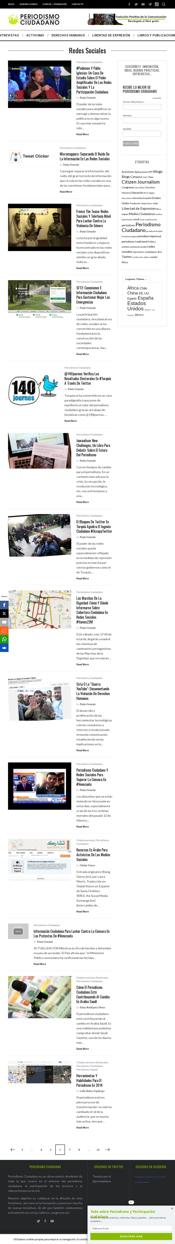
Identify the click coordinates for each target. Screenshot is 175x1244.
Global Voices (87, 865)
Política (152, 241)
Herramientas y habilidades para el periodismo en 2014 (89, 1080)
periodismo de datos (154, 231)
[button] (131, 1214)
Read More (82, 134)
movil (136, 219)
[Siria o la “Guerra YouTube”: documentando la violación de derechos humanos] (39, 698)
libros (158, 209)
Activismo (128, 171)
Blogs (126, 177)
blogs (158, 171)
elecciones (127, 198)
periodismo (128, 225)
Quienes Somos (29, 4)
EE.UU (146, 193)
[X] (4, 613)
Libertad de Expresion (139, 208)
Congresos (128, 187)
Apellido (127, 128)
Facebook (135, 203)
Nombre (127, 115)
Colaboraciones (85, 840)
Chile (144, 177)
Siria (160, 252)
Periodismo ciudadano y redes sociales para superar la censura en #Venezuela (92, 777)
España (147, 198)
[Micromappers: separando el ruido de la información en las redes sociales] (31, 156)
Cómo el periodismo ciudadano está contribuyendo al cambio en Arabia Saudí (93, 994)
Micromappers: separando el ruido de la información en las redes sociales (85, 156)
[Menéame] (4, 630)
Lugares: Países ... (136, 279)
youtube (154, 257)
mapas (125, 214)
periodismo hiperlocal (149, 236)
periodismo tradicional (134, 241)
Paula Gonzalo (88, 97)
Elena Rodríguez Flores (92, 1007)
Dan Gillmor (140, 187)
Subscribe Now (131, 1236)
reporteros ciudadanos (145, 251)
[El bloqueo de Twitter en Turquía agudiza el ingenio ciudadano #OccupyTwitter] (39, 535)
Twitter (127, 257)
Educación (137, 192)
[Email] (4, 622)
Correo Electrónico (133, 102)
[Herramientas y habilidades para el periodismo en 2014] (39, 1072)
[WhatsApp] (4, 639)
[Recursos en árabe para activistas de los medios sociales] (39, 860)
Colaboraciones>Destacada (92, 977)
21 (98, 1149)
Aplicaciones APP (143, 171)
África (125, 262)
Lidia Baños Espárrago (92, 1091)
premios (126, 246)
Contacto (78, 4)
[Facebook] (4, 605)
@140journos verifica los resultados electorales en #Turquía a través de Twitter (87, 378)
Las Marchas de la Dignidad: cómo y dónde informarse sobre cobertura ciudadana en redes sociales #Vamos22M (92, 609)
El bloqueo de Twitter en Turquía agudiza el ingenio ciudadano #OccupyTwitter (94, 526)
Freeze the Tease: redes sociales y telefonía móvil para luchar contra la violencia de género (93, 218)
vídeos (146, 257)
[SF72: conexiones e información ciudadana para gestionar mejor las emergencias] (39, 299)
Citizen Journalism (141, 182)
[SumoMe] (4, 647)
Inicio (11, 4)
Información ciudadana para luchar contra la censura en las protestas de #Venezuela (72, 934)
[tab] (136, 279)
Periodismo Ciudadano (89, 62)
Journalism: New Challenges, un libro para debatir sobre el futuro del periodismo (93, 447)
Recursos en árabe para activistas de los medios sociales (93, 854)
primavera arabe (138, 246)
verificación (137, 257)
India (155, 203)
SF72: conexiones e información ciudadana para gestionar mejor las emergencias (93, 295)
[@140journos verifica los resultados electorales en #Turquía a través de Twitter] (33, 390)
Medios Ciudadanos (142, 214)
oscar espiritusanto (148, 219)
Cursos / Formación (55, 4)
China (150, 177)
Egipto (151, 193)
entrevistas (137, 198)
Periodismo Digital (87, 1069)
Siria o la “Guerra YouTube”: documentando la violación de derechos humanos (93, 691)
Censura (136, 177)
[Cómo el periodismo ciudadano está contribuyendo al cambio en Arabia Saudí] (39, 997)
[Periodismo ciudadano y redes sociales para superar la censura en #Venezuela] (39, 786)
